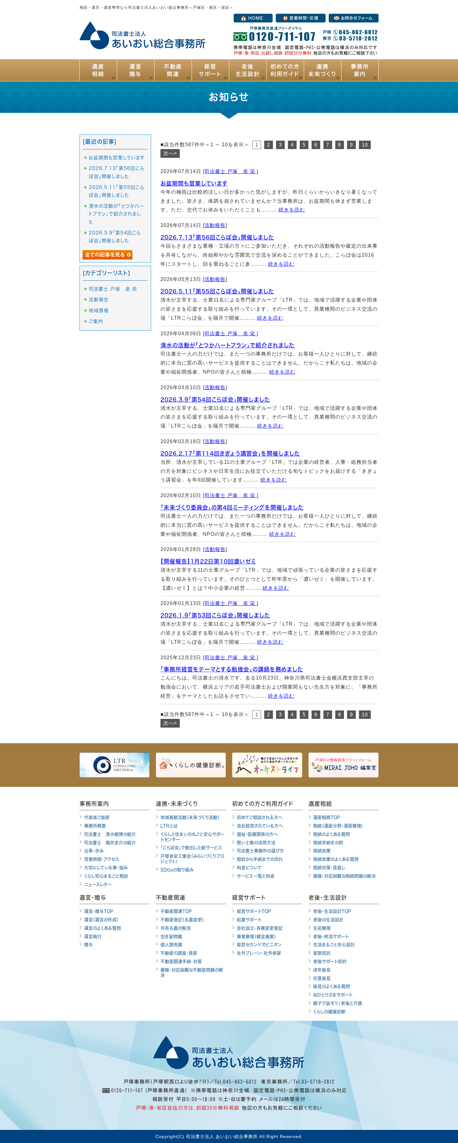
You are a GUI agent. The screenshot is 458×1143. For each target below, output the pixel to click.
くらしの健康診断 (329, 1012)
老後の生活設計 (328, 920)
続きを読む (292, 209)
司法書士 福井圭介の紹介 (110, 842)
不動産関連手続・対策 (181, 961)
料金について (249, 867)
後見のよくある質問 (331, 986)
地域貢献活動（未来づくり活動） (190, 817)
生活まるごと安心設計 (334, 944)
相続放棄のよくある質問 (336, 859)
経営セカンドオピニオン (259, 944)
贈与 (88, 944)
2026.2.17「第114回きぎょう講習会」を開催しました (230, 453)
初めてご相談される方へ (260, 817)
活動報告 (215, 225)
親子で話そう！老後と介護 (337, 1003)
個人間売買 (171, 944)
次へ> (170, 153)
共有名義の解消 (175, 928)
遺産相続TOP (326, 817)
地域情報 (99, 310)
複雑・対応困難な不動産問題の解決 (191, 972)
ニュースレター (98, 884)
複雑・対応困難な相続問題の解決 (344, 876)
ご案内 (96, 321)
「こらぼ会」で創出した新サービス (191, 847)
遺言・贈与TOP (98, 911)
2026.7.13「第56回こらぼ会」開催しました (217, 237)
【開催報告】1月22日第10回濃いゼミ (208, 561)
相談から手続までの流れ (260, 859)
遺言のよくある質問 (102, 928)
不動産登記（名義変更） (182, 920)
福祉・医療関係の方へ (257, 834)
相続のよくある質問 (331, 834)
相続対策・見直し (329, 867)
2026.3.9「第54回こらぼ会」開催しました (215, 399)
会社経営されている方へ (260, 826)
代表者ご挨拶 (97, 817)
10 (365, 145)
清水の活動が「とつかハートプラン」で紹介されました (227, 345)
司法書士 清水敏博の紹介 (110, 834)
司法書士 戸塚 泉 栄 (230, 171)
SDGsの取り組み (176, 870)
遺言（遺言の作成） (101, 920)
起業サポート (249, 920)
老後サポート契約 (329, 961)
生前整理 (322, 928)
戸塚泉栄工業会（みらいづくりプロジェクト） (192, 859)
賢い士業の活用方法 (256, 842)
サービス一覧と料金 (255, 876)
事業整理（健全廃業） (256, 936)
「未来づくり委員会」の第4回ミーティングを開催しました (232, 507)
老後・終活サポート (331, 936)
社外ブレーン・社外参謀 (259, 953)
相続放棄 (322, 851)
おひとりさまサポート (332, 995)
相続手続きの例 (328, 842)
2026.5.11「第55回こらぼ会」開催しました (217, 291)
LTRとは (168, 826)
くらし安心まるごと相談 (106, 876)
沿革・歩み (93, 851)
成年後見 (322, 970)
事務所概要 (95, 826)
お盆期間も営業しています (194, 183)
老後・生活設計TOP (332, 911)
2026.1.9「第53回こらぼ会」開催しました (215, 615)
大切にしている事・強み (105, 867)
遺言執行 (93, 936)
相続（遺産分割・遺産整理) (338, 826)
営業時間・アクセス (101, 859)
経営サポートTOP (254, 911)
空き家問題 (171, 936)
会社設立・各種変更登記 (260, 928)
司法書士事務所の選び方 (260, 851)
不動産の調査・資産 (178, 953)
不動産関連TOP (176, 911)
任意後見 (322, 978)
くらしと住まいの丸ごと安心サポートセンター (192, 837)
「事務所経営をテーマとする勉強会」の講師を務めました (231, 669)
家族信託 (322, 953)
